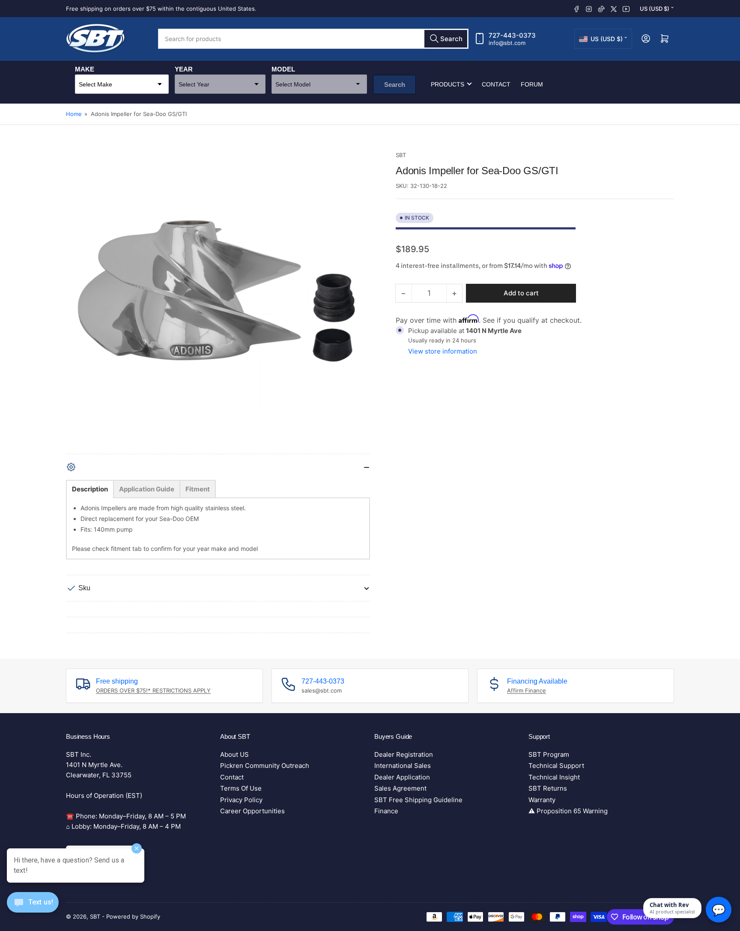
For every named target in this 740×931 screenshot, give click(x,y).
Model (283, 68)
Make (84, 68)
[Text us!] (33, 909)
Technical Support (556, 765)
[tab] (90, 489)
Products (447, 83)
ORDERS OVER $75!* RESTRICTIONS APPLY (153, 690)
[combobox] (313, 39)
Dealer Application (402, 777)
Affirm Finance (526, 690)
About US (234, 754)
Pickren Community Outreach (264, 765)
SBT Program (548, 754)
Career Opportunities (252, 811)
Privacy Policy (241, 800)
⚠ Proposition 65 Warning (568, 811)
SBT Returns (547, 788)
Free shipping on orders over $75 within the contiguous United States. (161, 8)
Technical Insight (554, 777)
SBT (401, 155)
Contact (496, 83)
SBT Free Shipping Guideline (418, 800)
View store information (442, 351)
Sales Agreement (400, 788)
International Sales (402, 765)
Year (184, 68)
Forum (532, 83)
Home (74, 113)
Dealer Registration (403, 754)
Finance (386, 811)
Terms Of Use (241, 788)
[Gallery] (218, 302)
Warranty (541, 800)
